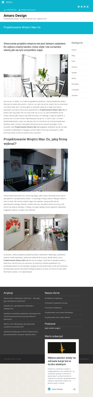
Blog (73, 55)
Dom (73, 61)
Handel (74, 73)
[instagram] (84, 7)
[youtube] (87, 7)
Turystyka (75, 90)
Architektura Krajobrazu (53, 298)
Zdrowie (75, 95)
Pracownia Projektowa (53, 308)
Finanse (74, 67)
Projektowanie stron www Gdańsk (57, 317)
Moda (74, 78)
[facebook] (79, 7)
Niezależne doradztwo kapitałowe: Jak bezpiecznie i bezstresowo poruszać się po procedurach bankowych (22, 316)
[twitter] (82, 7)
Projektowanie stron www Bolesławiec (59, 312)
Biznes (74, 50)
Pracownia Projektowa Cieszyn (56, 303)
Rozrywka (75, 84)
